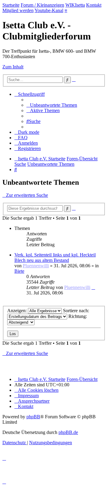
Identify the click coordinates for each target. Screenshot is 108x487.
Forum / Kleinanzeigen (42, 5)
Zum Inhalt (12, 66)
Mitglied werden (18, 10)
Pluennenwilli (36, 265)
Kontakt (93, 5)
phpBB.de (68, 432)
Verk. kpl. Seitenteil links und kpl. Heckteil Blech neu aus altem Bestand (55, 257)
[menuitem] (51, 105)
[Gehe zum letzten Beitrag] (93, 287)
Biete (19, 271)
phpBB (33, 416)
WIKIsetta (75, 5)
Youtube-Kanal (48, 10)
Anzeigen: (17, 310)
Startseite (11, 5)
